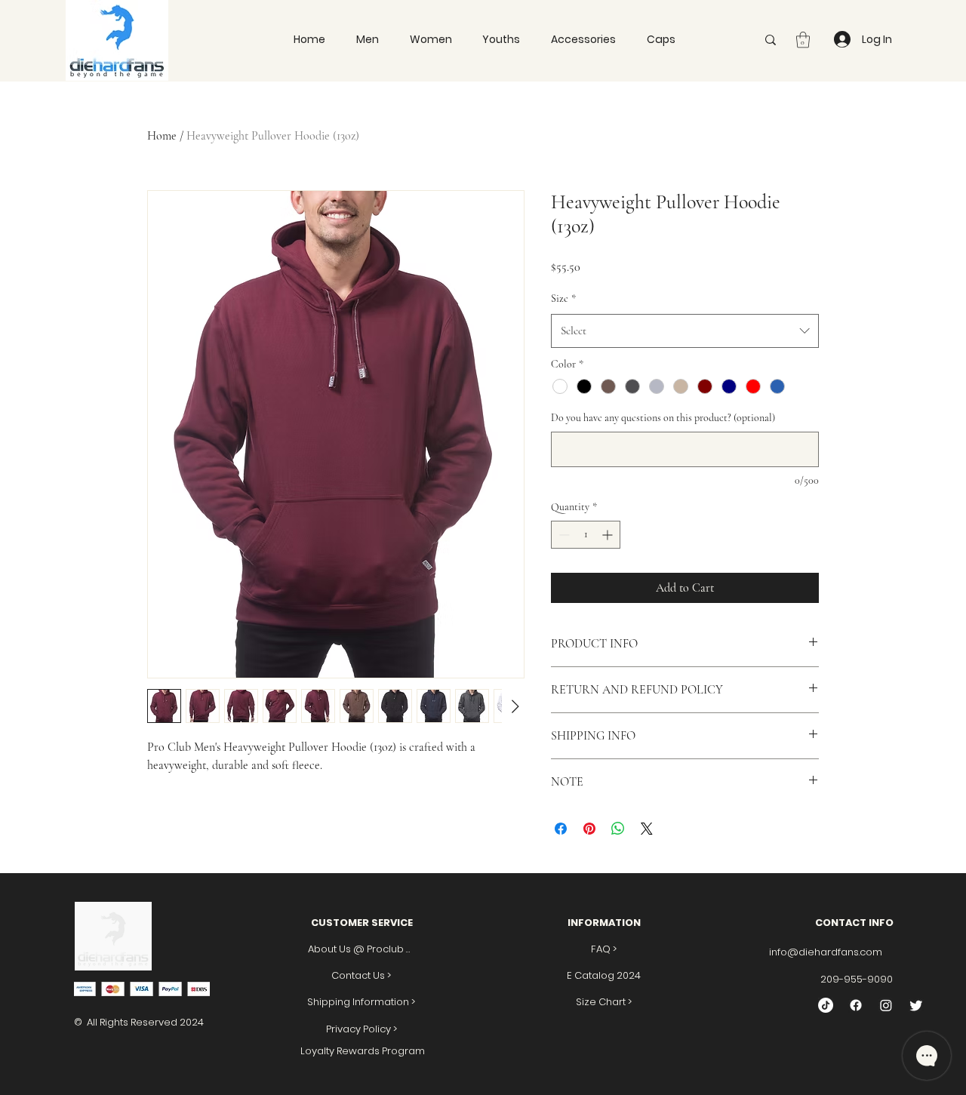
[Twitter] (916, 1005)
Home (162, 135)
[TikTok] (825, 1005)
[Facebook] (855, 1005)
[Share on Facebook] (561, 829)
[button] (661, 39)
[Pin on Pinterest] (589, 829)
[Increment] (608, 534)
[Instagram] (886, 1005)
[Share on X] (647, 829)
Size (563, 298)
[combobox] (685, 330)
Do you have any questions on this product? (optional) (663, 417)
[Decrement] (562, 534)
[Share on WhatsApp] (618, 829)
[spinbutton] (585, 534)
